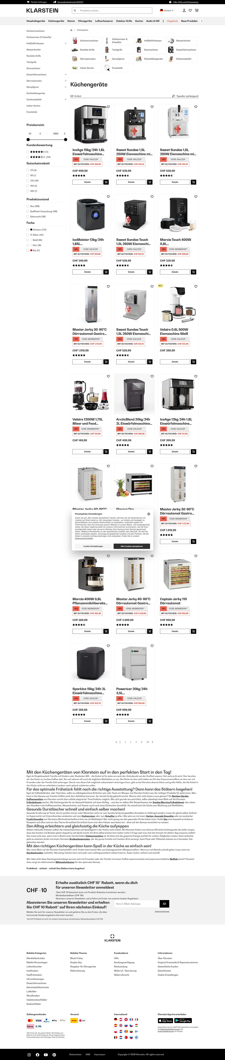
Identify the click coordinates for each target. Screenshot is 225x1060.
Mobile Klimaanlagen (37, 962)
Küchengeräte (83, 30)
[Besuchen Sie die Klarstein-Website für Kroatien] (120, 1031)
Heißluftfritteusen (35, 43)
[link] (90, 124)
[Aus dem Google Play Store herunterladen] (183, 1020)
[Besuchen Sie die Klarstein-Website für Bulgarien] (131, 1031)
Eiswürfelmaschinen (36, 74)
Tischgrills (31, 62)
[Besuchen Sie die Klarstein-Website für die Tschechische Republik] (131, 1025)
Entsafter (110, 816)
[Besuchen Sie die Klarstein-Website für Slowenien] (131, 1037)
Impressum (99, 1054)
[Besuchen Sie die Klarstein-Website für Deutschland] (115, 1019)
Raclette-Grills (34, 56)
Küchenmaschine (94, 836)
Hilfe (116, 958)
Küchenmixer (88, 816)
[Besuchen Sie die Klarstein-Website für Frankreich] (131, 1019)
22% (34, 180)
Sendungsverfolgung (124, 962)
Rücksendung (120, 966)
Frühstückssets (34, 802)
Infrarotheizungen (35, 979)
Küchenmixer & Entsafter (39, 37)
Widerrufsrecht (121, 975)
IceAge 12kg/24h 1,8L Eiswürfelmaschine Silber (176, 421)
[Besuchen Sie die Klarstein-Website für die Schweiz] (126, 1019)
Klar (36, 245)
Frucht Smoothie (35, 819)
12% (33, 170)
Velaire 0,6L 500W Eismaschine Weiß (174, 332)
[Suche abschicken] (75, 10)
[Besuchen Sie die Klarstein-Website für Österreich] (120, 1019)
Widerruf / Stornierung (125, 970)
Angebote (172, 21)
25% (33, 186)
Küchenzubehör (34, 99)
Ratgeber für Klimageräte (83, 966)
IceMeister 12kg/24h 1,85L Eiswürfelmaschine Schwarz (88, 242)
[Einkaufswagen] (196, 10)
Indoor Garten (33, 105)
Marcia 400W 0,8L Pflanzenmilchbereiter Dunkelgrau (90, 601)
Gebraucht (38, 216)
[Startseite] (73, 30)
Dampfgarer (33, 87)
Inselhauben (32, 970)
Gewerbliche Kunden (168, 966)
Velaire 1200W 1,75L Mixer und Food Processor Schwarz (88, 421)
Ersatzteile (32, 112)
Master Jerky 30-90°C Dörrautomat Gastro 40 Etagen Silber (90, 332)
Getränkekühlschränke (38, 987)
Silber (38, 235)
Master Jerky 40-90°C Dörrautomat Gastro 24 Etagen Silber (133, 601)
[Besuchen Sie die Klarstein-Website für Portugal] (126, 1037)
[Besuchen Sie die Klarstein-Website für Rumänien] (126, 1031)
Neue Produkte (189, 21)
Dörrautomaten (34, 80)
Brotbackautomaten (80, 839)
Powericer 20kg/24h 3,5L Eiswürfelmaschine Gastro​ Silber (132, 691)
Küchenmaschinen (36, 31)
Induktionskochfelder (37, 999)
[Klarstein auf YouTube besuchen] (45, 1055)
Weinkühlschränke (36, 958)
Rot (36, 250)
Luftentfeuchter (34, 966)
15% (33, 175)
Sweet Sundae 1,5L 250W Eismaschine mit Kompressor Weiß (177, 152)
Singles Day (76, 962)
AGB (88, 1054)
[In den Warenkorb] (106, 182)
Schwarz (39, 229)
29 (147, 742)
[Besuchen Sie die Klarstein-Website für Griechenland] (136, 1037)
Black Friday (76, 958)
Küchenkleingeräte (36, 93)
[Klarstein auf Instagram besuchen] (29, 1055)
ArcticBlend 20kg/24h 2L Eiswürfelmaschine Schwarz (133, 421)
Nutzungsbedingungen (166, 1031)
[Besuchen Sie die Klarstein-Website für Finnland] (136, 1031)
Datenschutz (75, 1054)
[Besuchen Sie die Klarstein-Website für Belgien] (115, 1037)
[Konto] (184, 10)
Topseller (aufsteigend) (187, 96)
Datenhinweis (164, 970)
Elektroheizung (77, 970)
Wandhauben (33, 995)
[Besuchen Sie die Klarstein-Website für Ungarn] (136, 1025)
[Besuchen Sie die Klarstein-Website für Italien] (136, 1019)
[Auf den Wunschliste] (108, 106)
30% (33, 191)
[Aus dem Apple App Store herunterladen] (165, 1020)
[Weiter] (202, 21)
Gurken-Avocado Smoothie (160, 816)
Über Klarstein (165, 958)
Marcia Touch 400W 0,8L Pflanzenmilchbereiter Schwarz (177, 242)
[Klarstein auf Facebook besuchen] (37, 1055)
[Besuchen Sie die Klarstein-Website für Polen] (115, 1031)
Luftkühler (32, 991)
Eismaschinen (33, 68)
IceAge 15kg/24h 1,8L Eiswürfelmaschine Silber (89, 152)
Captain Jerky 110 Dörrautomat (173, 601)
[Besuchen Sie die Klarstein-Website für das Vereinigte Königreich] (120, 1025)
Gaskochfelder (34, 1004)
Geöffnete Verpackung (43, 211)
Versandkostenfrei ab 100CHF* (70, 2)
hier (166, 819)
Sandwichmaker (35, 853)
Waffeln (174, 859)
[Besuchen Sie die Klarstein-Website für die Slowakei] (126, 1025)
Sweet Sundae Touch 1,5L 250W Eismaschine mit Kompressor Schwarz (134, 242)
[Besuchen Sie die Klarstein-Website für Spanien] (115, 1025)
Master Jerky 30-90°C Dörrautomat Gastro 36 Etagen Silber (177, 511)
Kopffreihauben (34, 975)
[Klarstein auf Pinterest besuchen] (54, 1055)
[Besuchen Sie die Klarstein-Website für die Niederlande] (120, 1037)
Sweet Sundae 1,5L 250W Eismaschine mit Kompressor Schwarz (134, 152)
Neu (35, 206)
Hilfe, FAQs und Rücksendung (185, 2)
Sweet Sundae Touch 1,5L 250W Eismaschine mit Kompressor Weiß (134, 332)
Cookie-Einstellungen (168, 975)
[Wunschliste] (190, 10)
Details (87, 182)
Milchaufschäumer (65, 862)
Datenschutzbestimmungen (170, 1029)
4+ (47, 157)
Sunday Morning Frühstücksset (168, 802)
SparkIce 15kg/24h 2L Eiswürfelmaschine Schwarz (89, 691)
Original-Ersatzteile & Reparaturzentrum (178, 962)
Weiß (37, 240)
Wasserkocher (34, 49)
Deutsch (167, 10)
